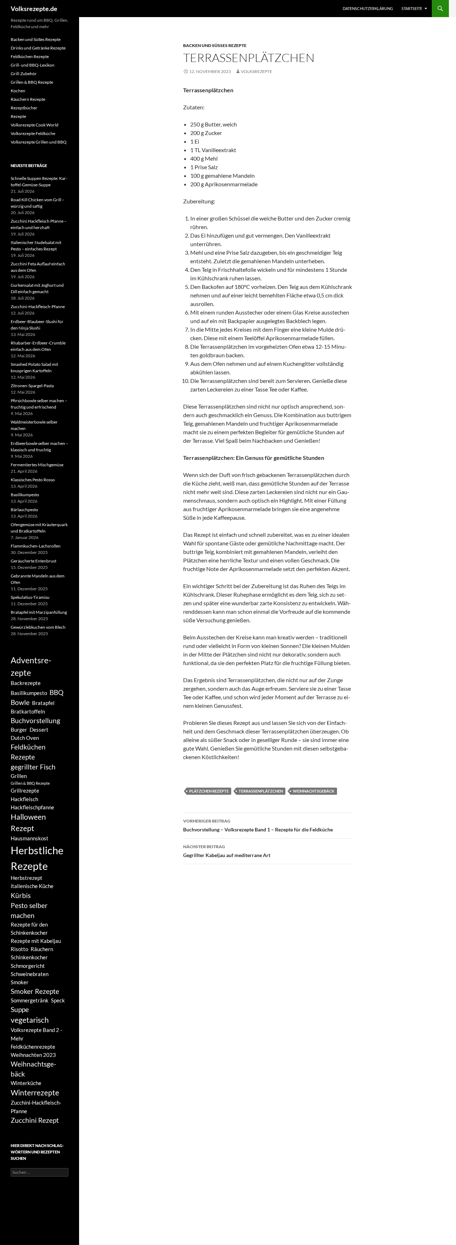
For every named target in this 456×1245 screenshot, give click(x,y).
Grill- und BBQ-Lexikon (33, 65)
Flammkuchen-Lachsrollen (36, 546)
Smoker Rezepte (35, 991)
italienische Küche (32, 886)
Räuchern (42, 949)
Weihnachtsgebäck (314, 791)
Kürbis (21, 895)
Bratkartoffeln (28, 711)
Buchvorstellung (35, 721)
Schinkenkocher (29, 957)
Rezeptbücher (24, 107)
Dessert (39, 729)
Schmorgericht (28, 966)
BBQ (56, 692)
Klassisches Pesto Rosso (33, 479)
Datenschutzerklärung (368, 8)
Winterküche (26, 1083)
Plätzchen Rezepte (209, 791)
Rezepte (18, 116)
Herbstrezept (26, 878)
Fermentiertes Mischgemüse (37, 464)
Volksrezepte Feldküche (33, 133)
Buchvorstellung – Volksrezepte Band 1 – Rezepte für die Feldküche (258, 825)
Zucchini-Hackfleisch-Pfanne (38, 306)
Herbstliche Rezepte (37, 858)
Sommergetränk (29, 1000)
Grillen (19, 776)
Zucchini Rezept (35, 1120)
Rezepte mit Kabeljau (36, 941)
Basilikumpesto (25, 494)
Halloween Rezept (28, 822)
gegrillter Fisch (33, 767)
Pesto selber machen (29, 910)
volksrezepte (256, 71)
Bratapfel (43, 703)
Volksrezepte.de (34, 8)
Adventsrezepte (31, 666)
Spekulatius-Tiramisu (30, 597)
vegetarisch (30, 1019)
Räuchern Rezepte (28, 99)
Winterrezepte (35, 1092)
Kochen (18, 90)
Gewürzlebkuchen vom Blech (38, 627)
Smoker (19, 982)
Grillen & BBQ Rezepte (32, 82)
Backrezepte (26, 683)
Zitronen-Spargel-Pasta (32, 385)
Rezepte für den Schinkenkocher (29, 928)
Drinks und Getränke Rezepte (38, 48)
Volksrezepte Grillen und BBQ (39, 142)
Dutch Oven (25, 738)
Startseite (411, 8)
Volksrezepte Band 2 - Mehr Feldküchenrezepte (36, 1038)
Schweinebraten (29, 974)
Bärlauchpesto (24, 509)
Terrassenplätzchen (261, 791)
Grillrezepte (25, 790)
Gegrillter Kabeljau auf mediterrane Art (226, 851)
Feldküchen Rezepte (30, 56)
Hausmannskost (29, 838)
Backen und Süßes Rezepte (215, 45)
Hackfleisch (24, 799)
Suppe (20, 1009)
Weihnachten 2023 (33, 1055)
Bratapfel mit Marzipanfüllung (39, 612)
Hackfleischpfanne (32, 807)
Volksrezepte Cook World (34, 125)
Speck (58, 1000)
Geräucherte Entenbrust (33, 561)
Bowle (20, 702)
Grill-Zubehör (24, 73)
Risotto (19, 949)
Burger (19, 729)
